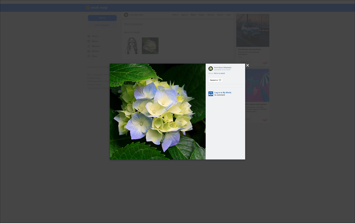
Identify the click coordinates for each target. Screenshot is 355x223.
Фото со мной (219, 73)
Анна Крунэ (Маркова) (222, 68)
